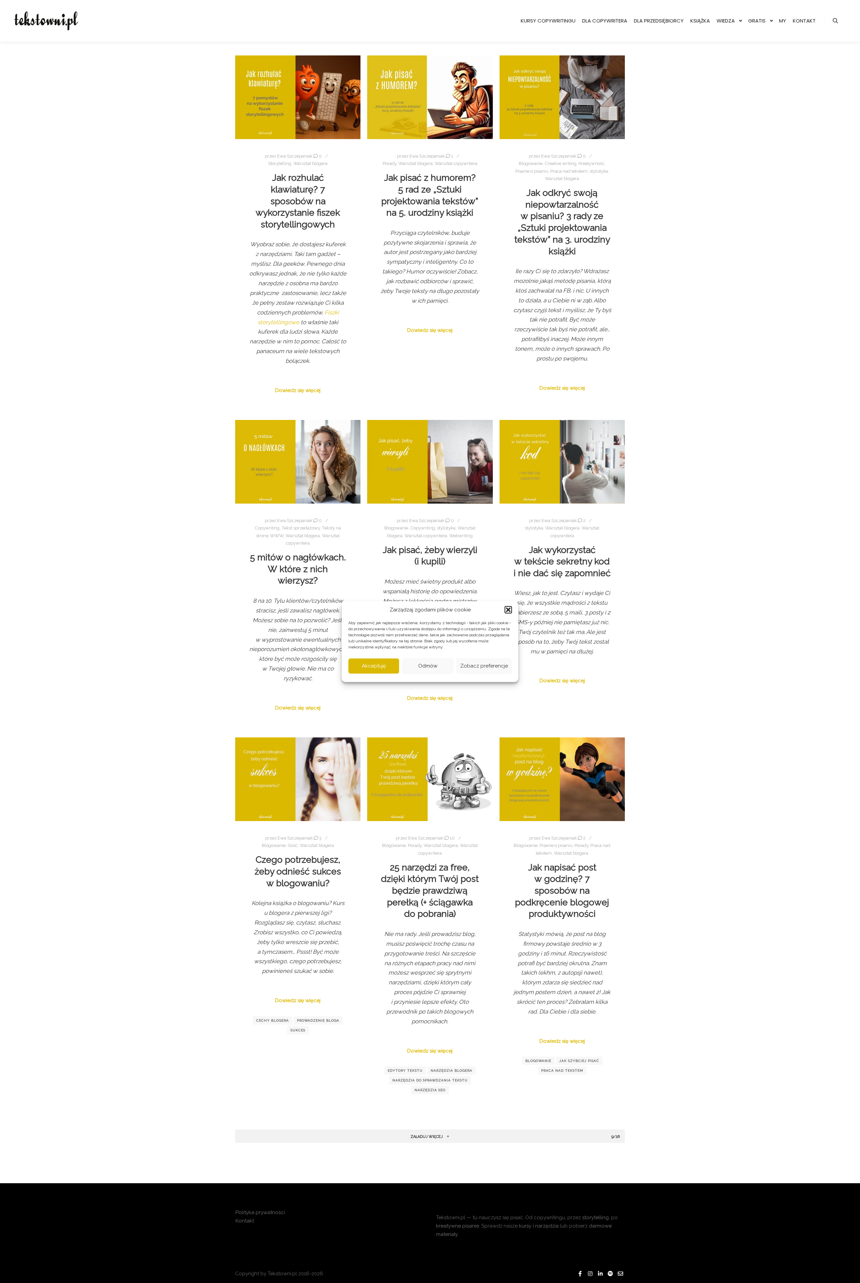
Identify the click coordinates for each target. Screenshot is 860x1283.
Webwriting (461, 535)
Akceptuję (374, 666)
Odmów (427, 666)
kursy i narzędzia (539, 1226)
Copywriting (267, 527)
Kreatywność (591, 163)
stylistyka (599, 171)
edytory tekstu (405, 1070)
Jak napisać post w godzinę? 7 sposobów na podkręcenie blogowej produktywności (562, 890)
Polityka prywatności (260, 1212)
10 (452, 838)
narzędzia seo (430, 1090)
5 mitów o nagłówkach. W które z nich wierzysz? (298, 569)
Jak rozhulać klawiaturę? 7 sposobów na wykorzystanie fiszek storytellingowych (298, 200)
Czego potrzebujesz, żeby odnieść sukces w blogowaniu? (298, 871)
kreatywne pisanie (457, 1226)
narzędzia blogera (451, 1070)
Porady (389, 163)
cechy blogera (272, 1020)
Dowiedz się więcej (297, 390)
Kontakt (244, 1221)
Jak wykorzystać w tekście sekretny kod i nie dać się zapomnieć (562, 561)
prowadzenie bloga (318, 1020)
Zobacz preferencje (484, 666)
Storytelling (279, 163)
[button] (508, 609)
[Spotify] (610, 1273)
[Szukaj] (835, 20)
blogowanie (538, 1061)
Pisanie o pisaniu (531, 171)
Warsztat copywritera (456, 163)
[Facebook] (580, 1273)
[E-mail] (620, 1273)
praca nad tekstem (562, 1070)
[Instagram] (590, 1273)
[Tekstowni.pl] (47, 21)
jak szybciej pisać (579, 1061)
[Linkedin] (600, 1273)
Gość (293, 845)
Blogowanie (531, 163)
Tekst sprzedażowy (301, 527)
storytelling (595, 1217)
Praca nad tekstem (569, 171)
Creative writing (560, 163)
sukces (298, 1030)
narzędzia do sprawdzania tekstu (430, 1080)
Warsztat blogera (310, 163)
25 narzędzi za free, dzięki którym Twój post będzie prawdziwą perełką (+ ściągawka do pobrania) (430, 890)
